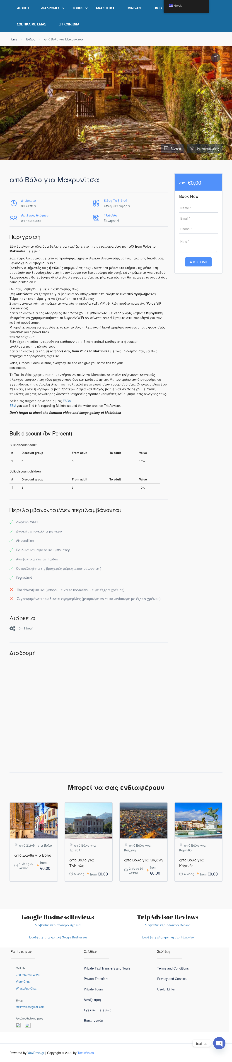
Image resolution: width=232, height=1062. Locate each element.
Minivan (134, 8)
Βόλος (30, 39)
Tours (77, 8)
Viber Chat (23, 981)
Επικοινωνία (68, 24)
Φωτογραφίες (207, 148)
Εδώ (13, 405)
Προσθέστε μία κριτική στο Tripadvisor (168, 937)
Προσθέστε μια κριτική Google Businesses (57, 937)
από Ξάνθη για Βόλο (32, 855)
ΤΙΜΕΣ (158, 8)
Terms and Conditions (173, 968)
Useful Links (166, 989)
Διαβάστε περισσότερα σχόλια (58, 925)
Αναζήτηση (105, 8)
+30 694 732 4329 (27, 975)
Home (13, 39)
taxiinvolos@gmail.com (30, 1007)
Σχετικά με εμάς (31, 24)
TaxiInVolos (85, 1052)
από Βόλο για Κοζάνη (143, 860)
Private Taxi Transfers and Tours (107, 968)
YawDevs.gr (35, 1052)
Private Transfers (96, 978)
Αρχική (23, 8)
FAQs (67, 400)
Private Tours (93, 989)
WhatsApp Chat (26, 988)
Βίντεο (176, 148)
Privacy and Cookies (171, 978)
